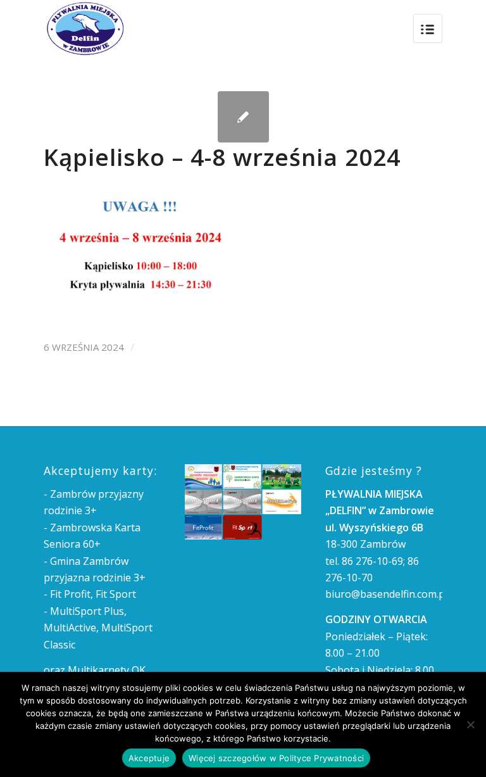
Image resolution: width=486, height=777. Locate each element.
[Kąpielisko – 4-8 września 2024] (243, 116)
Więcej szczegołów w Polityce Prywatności (276, 758)
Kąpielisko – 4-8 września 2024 (222, 157)
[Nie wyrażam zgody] (470, 724)
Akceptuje (149, 758)
